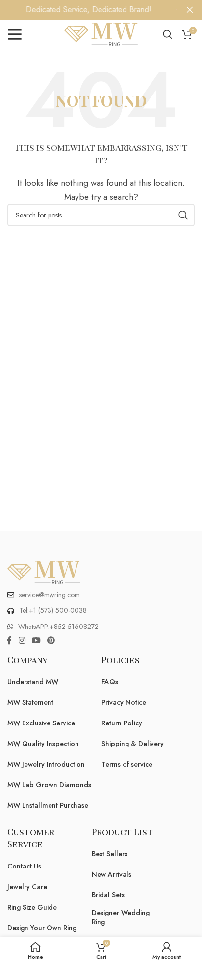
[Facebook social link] (9, 640)
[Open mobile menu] (14, 34)
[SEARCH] (183, 215)
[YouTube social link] (36, 640)
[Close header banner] (189, 10)
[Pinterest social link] (51, 640)
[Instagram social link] (21, 640)
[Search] (167, 34)
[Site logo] (101, 33)
